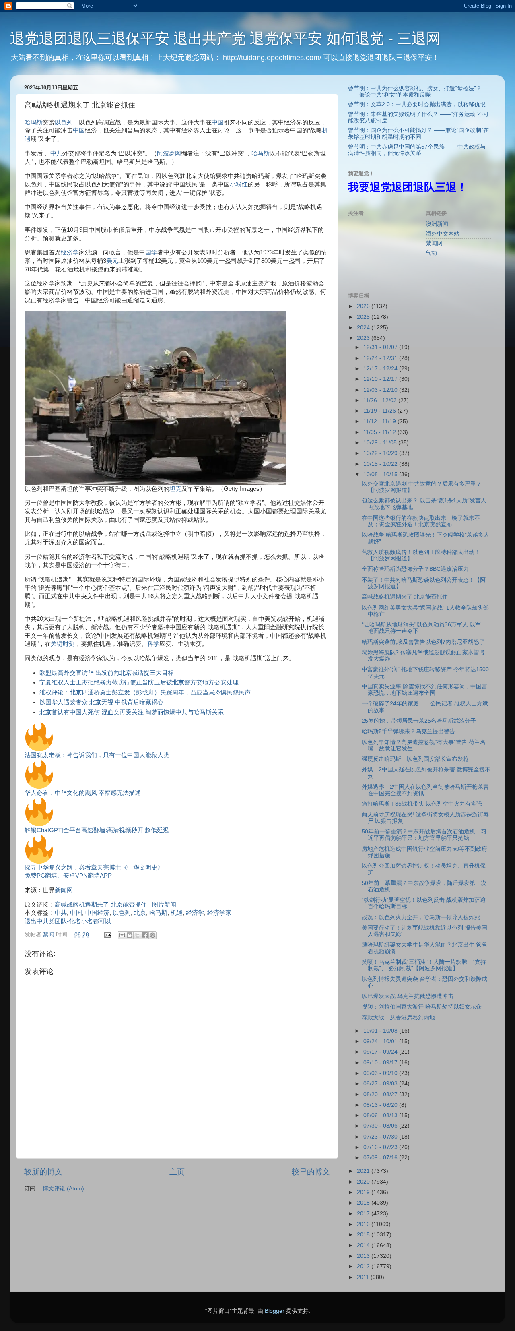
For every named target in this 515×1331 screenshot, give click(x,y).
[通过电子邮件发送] (122, 935)
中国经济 (97, 912)
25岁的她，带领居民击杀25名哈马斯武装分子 (419, 721)
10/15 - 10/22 (381, 464)
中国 (218, 122)
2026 (364, 306)
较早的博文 (311, 1172)
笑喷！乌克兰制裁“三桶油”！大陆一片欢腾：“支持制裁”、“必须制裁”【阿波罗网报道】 (424, 965)
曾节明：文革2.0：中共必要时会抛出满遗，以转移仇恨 (417, 104)
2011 (364, 1277)
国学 (151, 252)
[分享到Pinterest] (152, 935)
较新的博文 (43, 1172)
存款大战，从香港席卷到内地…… (404, 1018)
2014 (364, 1245)
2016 (364, 1224)
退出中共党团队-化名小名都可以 (68, 921)
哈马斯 (260, 153)
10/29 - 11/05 (380, 443)
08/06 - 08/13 (381, 1115)
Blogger (274, 1311)
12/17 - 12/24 (381, 369)
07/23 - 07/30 (381, 1137)
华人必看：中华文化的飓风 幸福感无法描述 (83, 793)
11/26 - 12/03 (380, 400)
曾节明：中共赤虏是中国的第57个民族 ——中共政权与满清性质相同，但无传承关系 (417, 150)
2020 (364, 1182)
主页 (177, 1172)
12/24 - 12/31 (381, 358)
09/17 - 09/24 (381, 1052)
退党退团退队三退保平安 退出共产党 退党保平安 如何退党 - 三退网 (225, 38)
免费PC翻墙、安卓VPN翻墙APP (68, 875)
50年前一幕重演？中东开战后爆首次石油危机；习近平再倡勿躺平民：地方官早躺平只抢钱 (424, 835)
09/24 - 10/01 (381, 1041)
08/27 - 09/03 (381, 1084)
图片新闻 (164, 904)
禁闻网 (434, 243)
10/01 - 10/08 (381, 1031)
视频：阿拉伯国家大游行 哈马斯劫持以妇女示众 (422, 1007)
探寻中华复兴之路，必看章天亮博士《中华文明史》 (94, 867)
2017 (364, 1214)
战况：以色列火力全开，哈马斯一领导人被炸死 (421, 917)
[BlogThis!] (130, 935)
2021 (364, 1171)
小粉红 (239, 184)
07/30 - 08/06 (381, 1126)
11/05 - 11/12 (380, 432)
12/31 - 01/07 (381, 347)
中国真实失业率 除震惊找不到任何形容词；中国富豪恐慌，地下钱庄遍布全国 (424, 690)
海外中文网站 (442, 234)
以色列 (64, 122)
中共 (56, 153)
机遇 (177, 912)
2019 (364, 1192)
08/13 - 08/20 (381, 1105)
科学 (153, 644)
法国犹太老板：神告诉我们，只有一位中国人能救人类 (97, 755)
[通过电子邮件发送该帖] (107, 935)
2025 (364, 317)
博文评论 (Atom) (63, 1189)
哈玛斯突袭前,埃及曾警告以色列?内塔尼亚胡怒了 (423, 642)
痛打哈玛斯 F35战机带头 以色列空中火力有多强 (422, 804)
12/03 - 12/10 (381, 390)
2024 (364, 327)
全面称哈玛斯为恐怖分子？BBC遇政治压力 (415, 569)
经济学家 (219, 912)
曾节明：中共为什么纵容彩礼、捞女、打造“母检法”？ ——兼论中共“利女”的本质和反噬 (415, 91)
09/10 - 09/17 (381, 1063)
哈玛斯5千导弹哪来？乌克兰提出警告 (408, 731)
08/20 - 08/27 (381, 1094)
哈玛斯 (34, 122)
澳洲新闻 (437, 224)
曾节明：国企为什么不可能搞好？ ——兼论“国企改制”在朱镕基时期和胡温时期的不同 (418, 133)
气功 (431, 253)
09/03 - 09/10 (381, 1073)
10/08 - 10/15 (381, 474)
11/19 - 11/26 (380, 411)
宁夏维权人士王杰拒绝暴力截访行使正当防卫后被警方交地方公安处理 (139, 682)
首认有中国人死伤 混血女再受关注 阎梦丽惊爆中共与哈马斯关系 (131, 712)
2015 (364, 1235)
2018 (364, 1203)
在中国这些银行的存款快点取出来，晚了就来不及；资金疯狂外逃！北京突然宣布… (421, 521)
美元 (112, 261)
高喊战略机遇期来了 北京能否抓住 (101, 904)
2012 (364, 1266)
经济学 (70, 252)
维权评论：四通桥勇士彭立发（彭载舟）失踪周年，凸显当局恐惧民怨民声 (145, 692)
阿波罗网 (169, 153)
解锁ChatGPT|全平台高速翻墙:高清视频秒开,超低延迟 (97, 830)
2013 (364, 1256)
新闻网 (64, 890)
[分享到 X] (137, 935)
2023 (364, 338)
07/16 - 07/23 (381, 1147)
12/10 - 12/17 (381, 379)
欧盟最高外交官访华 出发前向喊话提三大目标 (106, 673)
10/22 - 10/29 (381, 453)
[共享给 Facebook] (145, 935)
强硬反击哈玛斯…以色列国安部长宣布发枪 (415, 759)
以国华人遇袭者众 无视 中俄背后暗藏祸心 (101, 702)
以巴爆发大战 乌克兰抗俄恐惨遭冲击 (407, 996)
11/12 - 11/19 (380, 421)
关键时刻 (63, 644)
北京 (140, 912)
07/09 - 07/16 (381, 1158)
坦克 (175, 489)
